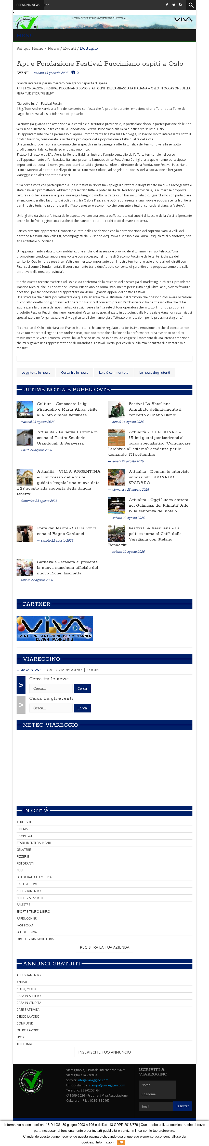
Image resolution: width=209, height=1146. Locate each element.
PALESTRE (23, 904)
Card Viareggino (64, 670)
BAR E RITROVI (27, 884)
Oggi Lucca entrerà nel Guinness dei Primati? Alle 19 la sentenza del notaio (158, 505)
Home (37, 48)
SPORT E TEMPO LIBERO (33, 911)
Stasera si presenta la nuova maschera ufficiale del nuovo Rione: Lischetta (67, 567)
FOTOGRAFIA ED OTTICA (34, 877)
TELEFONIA (24, 1044)
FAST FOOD (25, 925)
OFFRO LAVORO (28, 1030)
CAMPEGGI (24, 836)
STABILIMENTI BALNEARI (34, 843)
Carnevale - (49, 562)
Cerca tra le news (49, 679)
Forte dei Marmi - (54, 528)
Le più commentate (113, 372)
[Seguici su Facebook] (166, 5)
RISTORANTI (25, 863)
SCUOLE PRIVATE (28, 932)
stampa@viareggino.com (107, 1085)
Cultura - (46, 404)
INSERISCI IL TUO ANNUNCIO (104, 1052)
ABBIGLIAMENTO (29, 891)
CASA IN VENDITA (29, 1003)
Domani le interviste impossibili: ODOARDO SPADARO (159, 477)
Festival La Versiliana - (151, 404)
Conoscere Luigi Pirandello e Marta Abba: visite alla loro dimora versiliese (67, 409)
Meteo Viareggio (50, 725)
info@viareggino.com (92, 1080)
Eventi (69, 48)
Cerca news (29, 670)
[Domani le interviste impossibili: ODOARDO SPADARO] (116, 477)
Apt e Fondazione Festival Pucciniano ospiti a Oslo (100, 63)
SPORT (21, 1037)
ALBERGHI (24, 822)
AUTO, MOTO (26, 989)
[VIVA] (55, 628)
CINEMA (22, 829)
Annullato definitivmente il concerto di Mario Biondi (155, 412)
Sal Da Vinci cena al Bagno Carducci (66, 530)
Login (93, 670)
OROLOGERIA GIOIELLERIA (35, 939)
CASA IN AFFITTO (29, 996)
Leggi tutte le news (36, 372)
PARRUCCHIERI (27, 918)
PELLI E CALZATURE (30, 898)
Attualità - (48, 432)
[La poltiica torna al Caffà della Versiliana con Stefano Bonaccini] (116, 533)
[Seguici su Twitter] (173, 5)
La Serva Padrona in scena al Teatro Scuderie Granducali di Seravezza (67, 437)
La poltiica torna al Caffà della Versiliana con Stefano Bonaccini (145, 536)
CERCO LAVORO (28, 1016)
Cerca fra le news (74, 372)
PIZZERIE (23, 856)
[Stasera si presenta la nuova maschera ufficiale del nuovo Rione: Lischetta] (25, 567)
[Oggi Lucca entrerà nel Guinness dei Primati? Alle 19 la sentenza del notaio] (116, 505)
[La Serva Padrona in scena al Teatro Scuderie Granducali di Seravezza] (25, 437)
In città (36, 810)
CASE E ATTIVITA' (28, 1009)
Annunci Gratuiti (51, 963)
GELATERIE (24, 849)
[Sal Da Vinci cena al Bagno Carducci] (25, 533)
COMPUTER (25, 1023)
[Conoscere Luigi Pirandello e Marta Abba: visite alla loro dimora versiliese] (25, 409)
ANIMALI (23, 982)
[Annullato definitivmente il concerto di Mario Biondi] (116, 409)
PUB (20, 870)
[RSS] (180, 5)
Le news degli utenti (154, 372)
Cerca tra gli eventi (51, 698)
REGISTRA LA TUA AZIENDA (104, 947)
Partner (36, 604)
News (53, 48)
